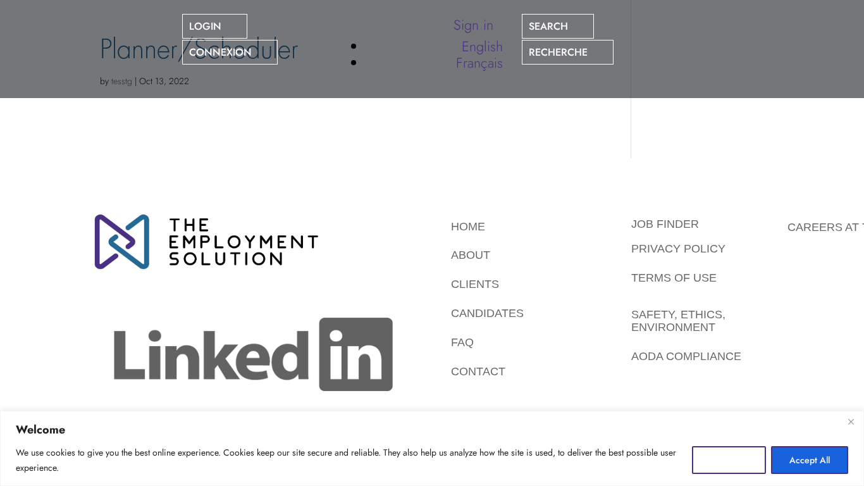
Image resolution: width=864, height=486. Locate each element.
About (470, 255)
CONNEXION (220, 52)
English (482, 46)
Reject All (729, 460)
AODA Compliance (686, 356)
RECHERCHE (558, 52)
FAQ (462, 342)
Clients (475, 284)
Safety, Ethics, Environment (678, 320)
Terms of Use (674, 277)
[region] (432, 448)
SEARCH (548, 26)
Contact (478, 371)
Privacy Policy (678, 248)
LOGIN (205, 26)
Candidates (487, 313)
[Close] (850, 421)
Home (468, 226)
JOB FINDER (665, 224)
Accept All (809, 460)
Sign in (473, 25)
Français (479, 63)
